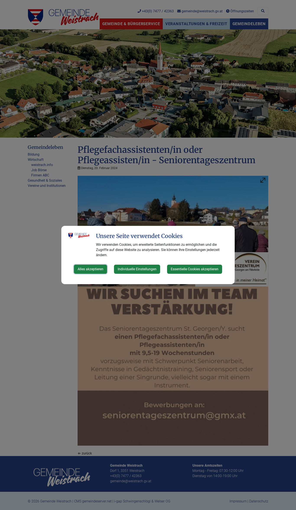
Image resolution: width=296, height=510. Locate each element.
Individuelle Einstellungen (137, 269)
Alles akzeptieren (90, 269)
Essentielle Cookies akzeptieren (194, 269)
